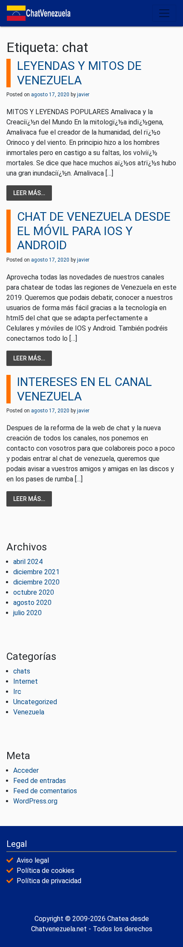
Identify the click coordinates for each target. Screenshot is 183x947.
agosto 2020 (32, 603)
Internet (25, 681)
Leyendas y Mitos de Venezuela (79, 73)
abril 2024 (28, 562)
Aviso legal (33, 860)
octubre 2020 (33, 592)
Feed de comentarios (45, 791)
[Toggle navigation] (164, 13)
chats (21, 671)
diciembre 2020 (36, 582)
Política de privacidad (49, 881)
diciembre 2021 (36, 572)
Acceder (26, 770)
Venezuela (28, 712)
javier (82, 95)
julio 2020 (27, 613)
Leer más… (29, 193)
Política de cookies (45, 870)
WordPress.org (35, 801)
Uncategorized (35, 702)
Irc (17, 692)
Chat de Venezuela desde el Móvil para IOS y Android (94, 231)
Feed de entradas (39, 781)
